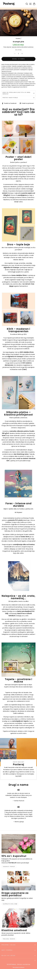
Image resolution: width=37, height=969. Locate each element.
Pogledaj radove (9, 939)
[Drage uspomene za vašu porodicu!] (18, 880)
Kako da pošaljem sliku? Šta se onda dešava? (16, 93)
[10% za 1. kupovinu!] (18, 843)
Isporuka (14, 47)
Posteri (18, 38)
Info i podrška (7, 950)
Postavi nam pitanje (10, 97)
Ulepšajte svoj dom (10, 904)
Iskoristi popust (9, 866)
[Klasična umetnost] (18, 918)
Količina (18, 50)
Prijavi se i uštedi (8, 955)
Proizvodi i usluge (9, 945)
